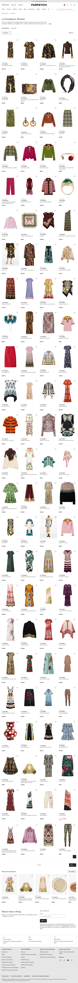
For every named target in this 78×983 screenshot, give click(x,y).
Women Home (5, 13)
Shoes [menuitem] (20, 9)
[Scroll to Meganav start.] (52, 9)
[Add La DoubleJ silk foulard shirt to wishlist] (74, 619)
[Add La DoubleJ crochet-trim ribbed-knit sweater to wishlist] (55, 108)
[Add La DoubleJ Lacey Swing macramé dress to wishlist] (74, 585)
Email (41, 913)
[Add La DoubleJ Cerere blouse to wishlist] (17, 449)
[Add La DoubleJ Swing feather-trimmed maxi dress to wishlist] (36, 347)
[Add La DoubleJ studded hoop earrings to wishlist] (36, 108)
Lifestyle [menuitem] (44, 9)
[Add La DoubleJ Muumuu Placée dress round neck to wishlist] (55, 278)
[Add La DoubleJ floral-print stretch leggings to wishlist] (74, 825)
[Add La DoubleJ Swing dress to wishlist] (36, 381)
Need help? (57, 939)
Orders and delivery (7, 957)
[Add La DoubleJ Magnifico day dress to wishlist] (36, 415)
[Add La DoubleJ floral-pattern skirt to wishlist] (17, 347)
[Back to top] (74, 856)
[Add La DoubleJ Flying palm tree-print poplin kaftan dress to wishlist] (36, 449)
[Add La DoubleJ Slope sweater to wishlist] (74, 483)
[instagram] (60, 960)
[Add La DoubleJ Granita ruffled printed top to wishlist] (17, 756)
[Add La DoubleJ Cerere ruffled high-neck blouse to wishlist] (36, 825)
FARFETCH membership (46, 954)
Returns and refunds (7, 959)
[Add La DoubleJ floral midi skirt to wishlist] (74, 756)
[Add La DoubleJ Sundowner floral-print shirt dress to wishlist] (36, 585)
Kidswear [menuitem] (20, 4)
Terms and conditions (16, 976)
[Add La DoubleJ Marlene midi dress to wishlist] (74, 381)
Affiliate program (44, 951)
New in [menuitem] (3, 9)
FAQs (30, 939)
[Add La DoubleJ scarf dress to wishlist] (17, 517)
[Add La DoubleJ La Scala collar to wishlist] (17, 313)
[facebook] (68, 960)
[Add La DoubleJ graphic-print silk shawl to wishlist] (74, 449)
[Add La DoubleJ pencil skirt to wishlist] (17, 244)
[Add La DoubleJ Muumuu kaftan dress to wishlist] (55, 483)
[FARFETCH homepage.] (39, 5)
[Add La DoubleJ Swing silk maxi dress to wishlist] (74, 551)
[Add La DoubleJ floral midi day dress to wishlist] (17, 551)
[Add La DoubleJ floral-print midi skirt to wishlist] (17, 278)
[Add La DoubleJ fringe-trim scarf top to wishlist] (74, 278)
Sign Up (43, 920)
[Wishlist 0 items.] (71, 5)
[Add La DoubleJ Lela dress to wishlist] (55, 517)
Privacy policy (5, 976)
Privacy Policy (65, 925)
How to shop (7, 939)
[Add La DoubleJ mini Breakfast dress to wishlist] (74, 722)
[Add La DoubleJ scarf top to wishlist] (55, 210)
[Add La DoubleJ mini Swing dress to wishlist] (36, 40)
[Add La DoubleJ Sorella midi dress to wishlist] (55, 756)
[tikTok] (64, 960)
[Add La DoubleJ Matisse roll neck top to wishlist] (55, 415)
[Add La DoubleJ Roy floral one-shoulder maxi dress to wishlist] (36, 790)
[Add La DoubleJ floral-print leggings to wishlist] (74, 687)
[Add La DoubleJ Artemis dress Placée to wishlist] (55, 687)
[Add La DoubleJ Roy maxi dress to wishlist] (74, 790)
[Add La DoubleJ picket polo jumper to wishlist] (55, 142)
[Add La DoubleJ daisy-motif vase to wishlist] (17, 722)
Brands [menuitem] (9, 9)
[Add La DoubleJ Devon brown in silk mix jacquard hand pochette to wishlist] (36, 74)
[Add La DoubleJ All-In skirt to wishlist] (74, 108)
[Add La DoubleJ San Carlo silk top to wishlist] (17, 381)
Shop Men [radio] (13, 29)
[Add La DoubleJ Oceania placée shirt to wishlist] (55, 347)
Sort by (71, 32)
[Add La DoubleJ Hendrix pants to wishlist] (17, 74)
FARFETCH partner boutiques (28, 954)
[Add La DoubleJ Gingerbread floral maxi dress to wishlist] (17, 687)
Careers (23, 957)
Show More (72, 871)
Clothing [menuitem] (14, 9)
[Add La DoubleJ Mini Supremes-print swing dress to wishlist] (74, 415)
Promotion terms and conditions (10, 967)
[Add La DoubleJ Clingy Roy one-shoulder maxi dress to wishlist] (74, 210)
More (50, 23)
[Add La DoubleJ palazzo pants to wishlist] (36, 483)
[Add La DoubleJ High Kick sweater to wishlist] (36, 619)
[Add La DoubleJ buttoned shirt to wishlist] (55, 381)
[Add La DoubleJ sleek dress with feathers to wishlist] (17, 40)
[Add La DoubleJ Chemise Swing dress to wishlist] (74, 653)
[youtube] (71, 960)
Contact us (5, 951)
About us (23, 951)
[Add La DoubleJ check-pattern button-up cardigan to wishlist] (17, 142)
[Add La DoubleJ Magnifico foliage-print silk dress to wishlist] (36, 551)
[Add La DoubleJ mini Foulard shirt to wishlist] (55, 449)
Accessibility (27, 976)
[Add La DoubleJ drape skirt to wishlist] (17, 108)
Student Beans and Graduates (48, 957)
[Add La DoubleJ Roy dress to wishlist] (55, 585)
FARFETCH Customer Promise (9, 970)
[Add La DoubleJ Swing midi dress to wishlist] (36, 278)
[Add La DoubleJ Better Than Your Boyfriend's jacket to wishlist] (55, 40)
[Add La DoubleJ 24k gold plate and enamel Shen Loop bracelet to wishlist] (74, 142)
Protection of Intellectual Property (40, 976)
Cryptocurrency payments (8, 964)
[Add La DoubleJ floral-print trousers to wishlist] (55, 244)
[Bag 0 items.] (74, 5)
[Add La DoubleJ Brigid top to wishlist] (55, 74)
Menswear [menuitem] (13, 4)
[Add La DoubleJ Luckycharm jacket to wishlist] (36, 142)
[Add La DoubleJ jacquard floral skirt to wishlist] (36, 687)
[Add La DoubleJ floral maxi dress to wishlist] (36, 517)
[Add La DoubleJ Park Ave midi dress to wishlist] (17, 585)
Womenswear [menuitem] (5, 4)
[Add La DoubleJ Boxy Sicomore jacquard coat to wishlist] (36, 244)
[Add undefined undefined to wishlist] (15, 875)
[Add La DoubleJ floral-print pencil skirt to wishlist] (55, 313)
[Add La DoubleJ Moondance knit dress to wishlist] (36, 176)
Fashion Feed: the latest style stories (66, 952)
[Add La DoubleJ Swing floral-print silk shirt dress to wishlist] (17, 653)
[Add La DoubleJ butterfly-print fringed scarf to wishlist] (36, 210)
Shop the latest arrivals (41, 1)
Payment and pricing (7, 962)
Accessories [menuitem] (31, 9)
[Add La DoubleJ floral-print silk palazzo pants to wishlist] (55, 551)
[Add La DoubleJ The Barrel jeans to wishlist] (55, 790)
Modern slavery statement (27, 962)
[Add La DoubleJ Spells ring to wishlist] (74, 176)
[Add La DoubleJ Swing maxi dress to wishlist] (74, 347)
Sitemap (23, 967)
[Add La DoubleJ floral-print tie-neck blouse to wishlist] (74, 244)
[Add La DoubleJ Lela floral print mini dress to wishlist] (55, 722)
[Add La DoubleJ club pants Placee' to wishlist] (36, 722)
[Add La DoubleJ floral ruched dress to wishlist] (36, 653)
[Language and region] (64, 5)
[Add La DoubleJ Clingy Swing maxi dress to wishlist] (36, 313)
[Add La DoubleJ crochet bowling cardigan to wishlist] (55, 176)
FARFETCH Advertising (27, 964)
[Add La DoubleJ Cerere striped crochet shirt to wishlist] (17, 415)
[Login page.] (67, 5)
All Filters (5, 32)
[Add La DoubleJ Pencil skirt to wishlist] (55, 825)
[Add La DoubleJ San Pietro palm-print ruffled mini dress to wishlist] (17, 483)
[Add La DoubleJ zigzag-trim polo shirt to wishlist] (74, 313)
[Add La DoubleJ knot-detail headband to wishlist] (74, 74)
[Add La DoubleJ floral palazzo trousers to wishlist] (55, 653)
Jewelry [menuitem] (38, 9)
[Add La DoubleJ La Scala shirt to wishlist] (17, 210)
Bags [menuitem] (25, 9)
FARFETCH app (25, 959)
